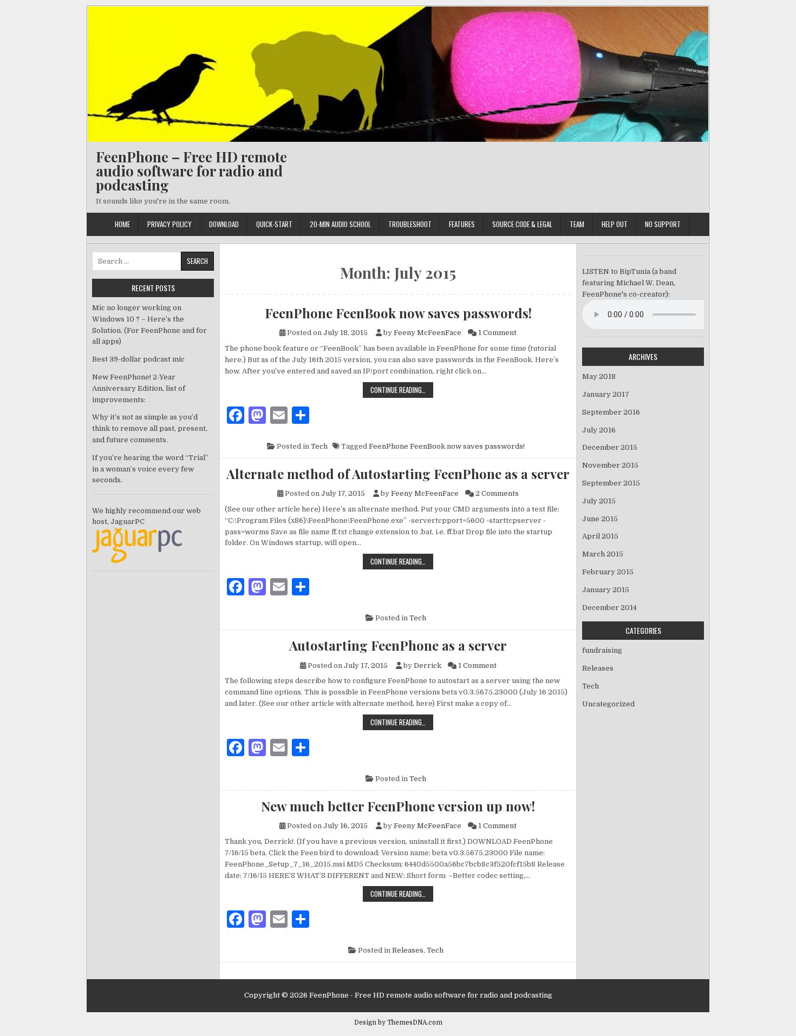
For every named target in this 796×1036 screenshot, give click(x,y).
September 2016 (611, 412)
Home (122, 224)
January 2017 (605, 394)
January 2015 (605, 590)
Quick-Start (274, 224)
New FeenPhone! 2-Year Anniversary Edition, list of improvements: (138, 388)
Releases (407, 950)
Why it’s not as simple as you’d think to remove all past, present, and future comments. (149, 428)
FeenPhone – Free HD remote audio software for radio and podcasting (191, 170)
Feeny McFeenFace (427, 333)
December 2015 (609, 447)
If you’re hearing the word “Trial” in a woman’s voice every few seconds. (150, 469)
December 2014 (609, 608)
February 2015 (608, 572)
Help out (615, 224)
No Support (663, 224)
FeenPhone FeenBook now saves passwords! (398, 313)
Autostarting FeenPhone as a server (398, 645)
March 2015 (602, 554)
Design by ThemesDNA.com (398, 1022)
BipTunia (634, 271)
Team (577, 224)
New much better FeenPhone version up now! (398, 806)
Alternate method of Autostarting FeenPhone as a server (398, 474)
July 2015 (599, 501)
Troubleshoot (410, 224)
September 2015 (611, 483)
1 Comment (497, 333)
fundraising (602, 650)
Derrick (427, 665)
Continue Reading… (401, 389)
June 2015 (600, 519)
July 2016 (599, 430)
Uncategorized (608, 704)
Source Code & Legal (522, 224)
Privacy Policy (169, 224)
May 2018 (599, 376)
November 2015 (610, 465)
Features (462, 224)
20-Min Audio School (340, 224)
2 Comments (497, 493)
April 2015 (600, 536)
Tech (319, 446)
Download (224, 224)
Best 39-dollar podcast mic (138, 359)
